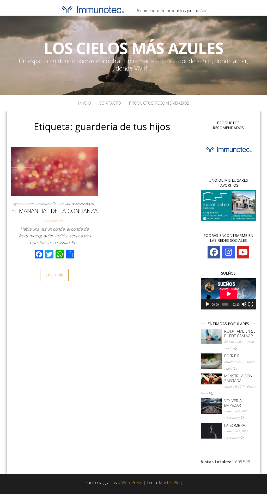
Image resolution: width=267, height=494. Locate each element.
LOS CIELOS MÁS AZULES (133, 48)
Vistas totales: (216, 462)
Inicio (84, 103)
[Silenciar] (244, 304)
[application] (228, 293)
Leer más (54, 275)
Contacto (110, 103)
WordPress (131, 482)
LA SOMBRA (234, 425)
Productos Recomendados (159, 103)
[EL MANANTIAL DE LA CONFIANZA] (54, 171)
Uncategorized (53, 220)
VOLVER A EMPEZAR (233, 403)
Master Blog (170, 482)
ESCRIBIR (232, 355)
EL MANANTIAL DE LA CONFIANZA (54, 210)
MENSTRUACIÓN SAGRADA (238, 378)
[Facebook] (214, 252)
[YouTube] (243, 252)
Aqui (204, 11)
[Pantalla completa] (250, 304)
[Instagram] (228, 252)
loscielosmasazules (79, 204)
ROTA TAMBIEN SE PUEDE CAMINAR (240, 333)
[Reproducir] (207, 304)
